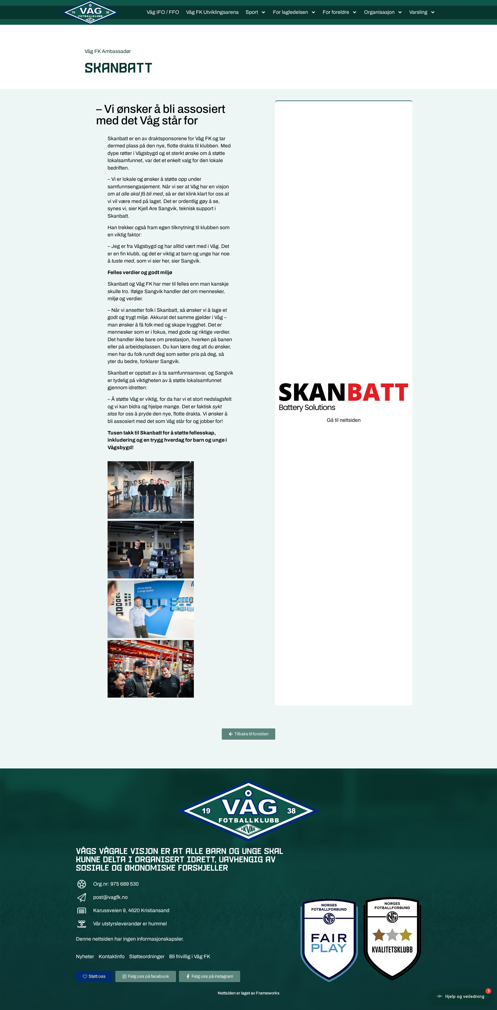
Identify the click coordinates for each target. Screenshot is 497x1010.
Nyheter (85, 956)
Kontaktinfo (112, 956)
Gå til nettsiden (344, 420)
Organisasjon (379, 12)
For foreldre (336, 12)
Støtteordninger (147, 956)
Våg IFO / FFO (163, 12)
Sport (252, 12)
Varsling (418, 12)
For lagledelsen (290, 12)
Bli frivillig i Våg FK (189, 956)
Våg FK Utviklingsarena (212, 12)
